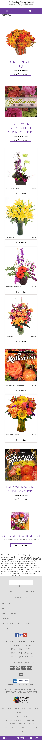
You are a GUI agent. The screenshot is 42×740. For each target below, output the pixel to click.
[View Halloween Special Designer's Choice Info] (21, 465)
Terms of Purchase (27, 727)
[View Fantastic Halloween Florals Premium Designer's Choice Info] (21, 365)
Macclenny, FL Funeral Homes (14, 709)
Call (8, 737)
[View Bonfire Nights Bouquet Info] (21, 39)
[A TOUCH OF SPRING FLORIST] (21, 5)
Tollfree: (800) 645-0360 (21, 656)
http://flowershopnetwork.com (20, 689)
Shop (12, 11)
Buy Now (20, 73)
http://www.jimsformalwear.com (21, 692)
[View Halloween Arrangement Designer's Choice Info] (21, 101)
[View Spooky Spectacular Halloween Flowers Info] (21, 167)
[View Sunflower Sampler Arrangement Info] (21, 414)
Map (22, 737)
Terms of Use (21, 731)
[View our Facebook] (17, 636)
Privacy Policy (11, 727)
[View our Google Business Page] (21, 636)
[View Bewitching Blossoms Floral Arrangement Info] (21, 266)
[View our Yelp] (25, 636)
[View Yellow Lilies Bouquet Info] (21, 216)
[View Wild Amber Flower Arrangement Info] (21, 315)
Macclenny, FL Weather (21, 716)
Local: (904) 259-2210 (21, 652)
